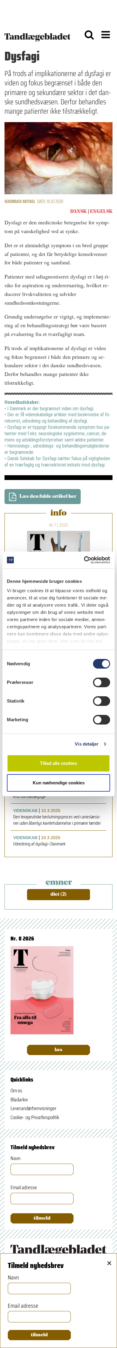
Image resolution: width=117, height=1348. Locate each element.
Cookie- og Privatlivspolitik (34, 1117)
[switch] (101, 682)
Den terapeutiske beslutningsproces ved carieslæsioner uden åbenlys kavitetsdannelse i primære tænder (57, 820)
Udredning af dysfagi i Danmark (39, 844)
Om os (16, 1090)
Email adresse (23, 1187)
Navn (15, 1158)
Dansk (78, 211)
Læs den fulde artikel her (48, 496)
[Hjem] (37, 35)
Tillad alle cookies (58, 763)
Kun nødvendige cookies (59, 782)
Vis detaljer (86, 743)
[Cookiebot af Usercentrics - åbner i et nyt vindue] (84, 560)
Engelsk (101, 211)
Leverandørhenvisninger (33, 1108)
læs (58, 1050)
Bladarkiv (19, 1099)
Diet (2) (58, 894)
